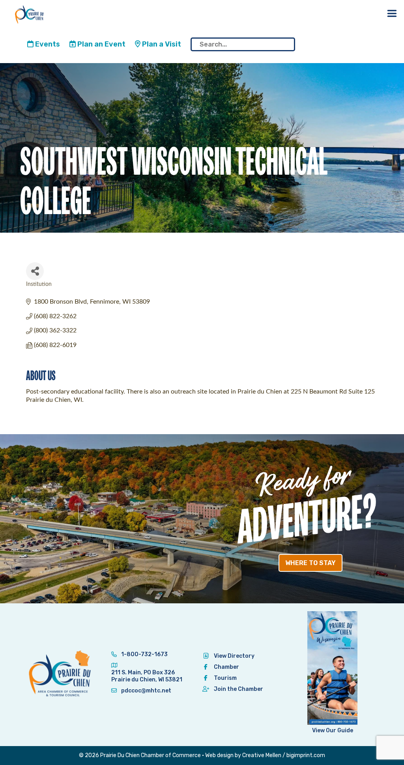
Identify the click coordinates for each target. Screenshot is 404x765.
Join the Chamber (238, 689)
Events (47, 44)
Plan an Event (100, 44)
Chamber (226, 667)
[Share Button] (35, 271)
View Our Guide (332, 730)
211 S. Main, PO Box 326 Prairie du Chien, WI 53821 (146, 676)
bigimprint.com (305, 755)
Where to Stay (310, 563)
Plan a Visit (160, 44)
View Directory (234, 656)
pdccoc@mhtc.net (145, 690)
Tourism (225, 678)
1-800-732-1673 (144, 654)
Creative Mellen (261, 755)
